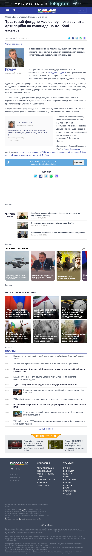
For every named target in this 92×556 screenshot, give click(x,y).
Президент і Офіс (45, 468)
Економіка (42, 17)
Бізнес (66, 468)
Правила (14, 480)
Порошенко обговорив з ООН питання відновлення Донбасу (58, 234)
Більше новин (45, 429)
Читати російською (13, 44)
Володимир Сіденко (11, 70)
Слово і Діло (10, 17)
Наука (66, 477)
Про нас (14, 475)
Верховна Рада (44, 471)
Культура (67, 474)
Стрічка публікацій (27, 17)
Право (66, 488)
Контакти (15, 477)
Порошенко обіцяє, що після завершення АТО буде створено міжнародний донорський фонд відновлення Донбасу (27, 133)
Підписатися (78, 163)
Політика (67, 485)
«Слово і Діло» (21, 510)
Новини (10, 351)
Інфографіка (46, 436)
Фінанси (67, 494)
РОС (84, 10)
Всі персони (43, 485)
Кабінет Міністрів (45, 474)
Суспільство (69, 491)
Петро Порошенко (24, 122)
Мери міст (42, 482)
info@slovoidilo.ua (46, 525)
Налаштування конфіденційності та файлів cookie (23, 519)
